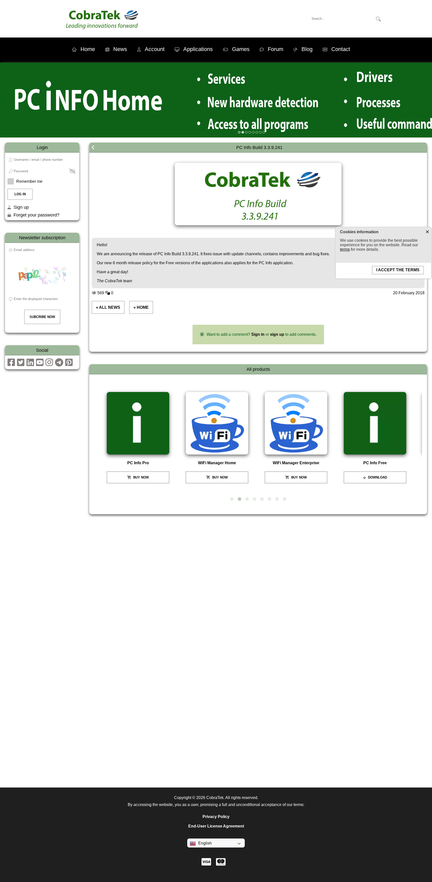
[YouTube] (40, 364)
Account (154, 49)
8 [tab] (284, 499)
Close (427, 231)
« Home (141, 307)
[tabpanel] (140, 437)
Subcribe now (42, 317)
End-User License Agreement (216, 826)
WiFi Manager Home (217, 463)
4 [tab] (254, 499)
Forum (275, 49)
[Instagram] (49, 364)
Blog (307, 49)
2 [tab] (239, 499)
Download (377, 477)
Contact (340, 49)
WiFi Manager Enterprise (296, 463)
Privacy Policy (216, 816)
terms (345, 249)
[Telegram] (59, 364)
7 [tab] (277, 499)
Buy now (140, 477)
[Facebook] (11, 364)
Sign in (257, 334)
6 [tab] (269, 499)
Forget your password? (37, 215)
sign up (277, 334)
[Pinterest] (69, 364)
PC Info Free (375, 463)
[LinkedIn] (30, 364)
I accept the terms (398, 270)
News (120, 49)
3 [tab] (247, 499)
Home (87, 49)
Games (241, 49)
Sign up (21, 207)
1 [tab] (232, 499)
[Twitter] (20, 364)
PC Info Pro (138, 463)
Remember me (29, 181)
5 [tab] (262, 499)
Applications (198, 49)
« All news (108, 307)
